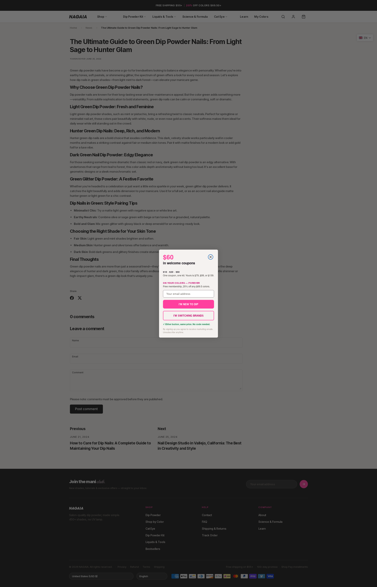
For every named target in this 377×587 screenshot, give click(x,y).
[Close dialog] (210, 257)
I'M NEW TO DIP (188, 304)
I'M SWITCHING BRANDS (188, 315)
